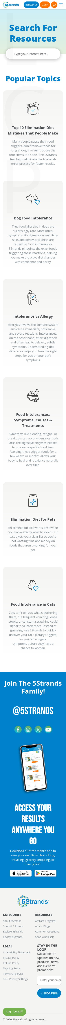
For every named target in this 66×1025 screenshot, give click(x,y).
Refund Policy (11, 963)
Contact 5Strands (13, 926)
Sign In (45, 4)
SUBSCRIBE (49, 993)
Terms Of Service (13, 973)
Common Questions (47, 931)
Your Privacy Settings (15, 979)
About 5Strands (12, 921)
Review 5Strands (13, 937)
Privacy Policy (11, 957)
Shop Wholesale (44, 937)
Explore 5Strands (13, 931)
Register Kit (31, 4)
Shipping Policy (12, 968)
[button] (54, 4)
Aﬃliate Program (45, 921)
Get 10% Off (14, 1012)
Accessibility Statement (16, 952)
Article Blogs (42, 926)
